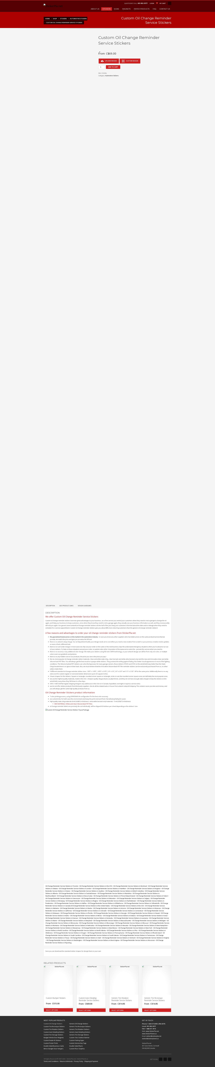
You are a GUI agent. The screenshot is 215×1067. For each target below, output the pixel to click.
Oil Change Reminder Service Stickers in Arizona (109, 908)
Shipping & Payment (91, 1061)
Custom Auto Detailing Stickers (54, 1032)
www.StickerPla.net (152, 1031)
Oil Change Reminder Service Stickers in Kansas (61, 918)
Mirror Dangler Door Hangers (53, 1049)
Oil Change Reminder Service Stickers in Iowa (152, 916)
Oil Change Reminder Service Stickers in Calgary (133, 898)
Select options (52, 1010)
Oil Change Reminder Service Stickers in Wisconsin (137, 940)
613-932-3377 (142, 3)
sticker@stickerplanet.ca (150, 1039)
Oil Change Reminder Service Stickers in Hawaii (144, 913)
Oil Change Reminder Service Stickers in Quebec (87, 891)
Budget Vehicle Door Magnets (54, 1038)
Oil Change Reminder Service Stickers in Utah (85, 938)
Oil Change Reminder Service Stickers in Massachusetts (112, 921)
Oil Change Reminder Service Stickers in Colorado (89, 911)
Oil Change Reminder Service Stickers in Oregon (70, 933)
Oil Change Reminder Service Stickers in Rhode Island (143, 933)
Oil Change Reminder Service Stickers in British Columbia (124, 891)
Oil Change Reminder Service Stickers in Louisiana (131, 918)
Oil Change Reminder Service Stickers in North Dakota (87, 930)
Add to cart (113, 67)
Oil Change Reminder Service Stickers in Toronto (61, 886)
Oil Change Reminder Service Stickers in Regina (82, 901)
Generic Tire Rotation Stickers (79, 1029)
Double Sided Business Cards (54, 1046)
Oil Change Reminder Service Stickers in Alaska (76, 908)
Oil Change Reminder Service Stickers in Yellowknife (141, 903)
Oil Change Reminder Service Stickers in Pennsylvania (105, 933)
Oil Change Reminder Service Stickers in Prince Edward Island (114, 896)
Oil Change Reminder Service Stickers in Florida (76, 913)
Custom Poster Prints (51, 1043)
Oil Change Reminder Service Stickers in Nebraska (77, 925)
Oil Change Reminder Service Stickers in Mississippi (96, 923)
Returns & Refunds (66, 1061)
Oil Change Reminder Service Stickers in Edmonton (98, 898)
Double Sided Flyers (76, 1046)
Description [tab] (50, 606)
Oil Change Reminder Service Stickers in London (75, 888)
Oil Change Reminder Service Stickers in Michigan (149, 921)
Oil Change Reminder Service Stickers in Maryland (75, 921)
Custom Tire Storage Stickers (53, 1035)
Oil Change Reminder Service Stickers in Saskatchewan (77, 893)
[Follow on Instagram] (165, 1059)
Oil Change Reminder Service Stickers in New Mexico (99, 928)
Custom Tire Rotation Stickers (53, 1029)
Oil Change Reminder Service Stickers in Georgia (110, 913)
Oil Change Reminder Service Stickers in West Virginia (101, 940)
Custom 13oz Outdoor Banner (79, 1038)
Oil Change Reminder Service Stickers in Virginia (153, 938)
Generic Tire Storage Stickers (79, 1035)
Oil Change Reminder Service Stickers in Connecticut (125, 911)
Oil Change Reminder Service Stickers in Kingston (143, 888)
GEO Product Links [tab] (66, 606)
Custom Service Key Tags (77, 1043)
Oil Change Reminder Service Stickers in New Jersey (62, 928)
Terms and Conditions (51, 1061)
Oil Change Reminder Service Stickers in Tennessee (137, 935)
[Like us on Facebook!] (160, 1059)
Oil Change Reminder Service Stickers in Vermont (118, 938)
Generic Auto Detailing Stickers (79, 1032)
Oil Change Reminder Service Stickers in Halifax (70, 903)
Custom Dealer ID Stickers (52, 1040)
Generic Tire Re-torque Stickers (79, 1026)
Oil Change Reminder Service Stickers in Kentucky (96, 918)
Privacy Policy (78, 1061)
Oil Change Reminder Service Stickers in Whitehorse (105, 903)
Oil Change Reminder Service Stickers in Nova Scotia (74, 896)
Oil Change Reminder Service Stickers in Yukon (152, 896)
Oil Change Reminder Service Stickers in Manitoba (114, 893)
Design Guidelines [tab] (84, 606)
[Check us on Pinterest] (169, 1059)
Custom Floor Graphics (77, 1049)
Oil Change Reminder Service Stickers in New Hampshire (148, 925)
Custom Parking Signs (76, 1040)
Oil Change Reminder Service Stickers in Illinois (86, 916)
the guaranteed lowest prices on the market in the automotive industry (74, 637)
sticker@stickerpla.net (153, 1036)
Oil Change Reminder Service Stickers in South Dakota (100, 935)
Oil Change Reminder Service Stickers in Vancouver (62, 898)
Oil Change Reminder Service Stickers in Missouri (131, 923)
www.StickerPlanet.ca (149, 1034)
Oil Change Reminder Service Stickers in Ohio (122, 930)
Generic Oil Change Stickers (78, 1024)
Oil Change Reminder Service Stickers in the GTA (95, 886)
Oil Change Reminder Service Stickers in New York (135, 928)
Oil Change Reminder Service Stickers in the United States (90, 906)
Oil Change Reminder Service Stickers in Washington (64, 940)
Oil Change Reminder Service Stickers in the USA (127, 906)
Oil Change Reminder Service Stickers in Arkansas (144, 908)
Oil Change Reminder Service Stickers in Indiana (119, 916)
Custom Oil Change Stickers (53, 1024)
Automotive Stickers (112, 76)
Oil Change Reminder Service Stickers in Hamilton (109, 888)
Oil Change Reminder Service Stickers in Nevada (111, 925)
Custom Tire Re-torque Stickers (54, 1026)
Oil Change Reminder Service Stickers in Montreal (130, 886)
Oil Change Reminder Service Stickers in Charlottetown (117, 901)
